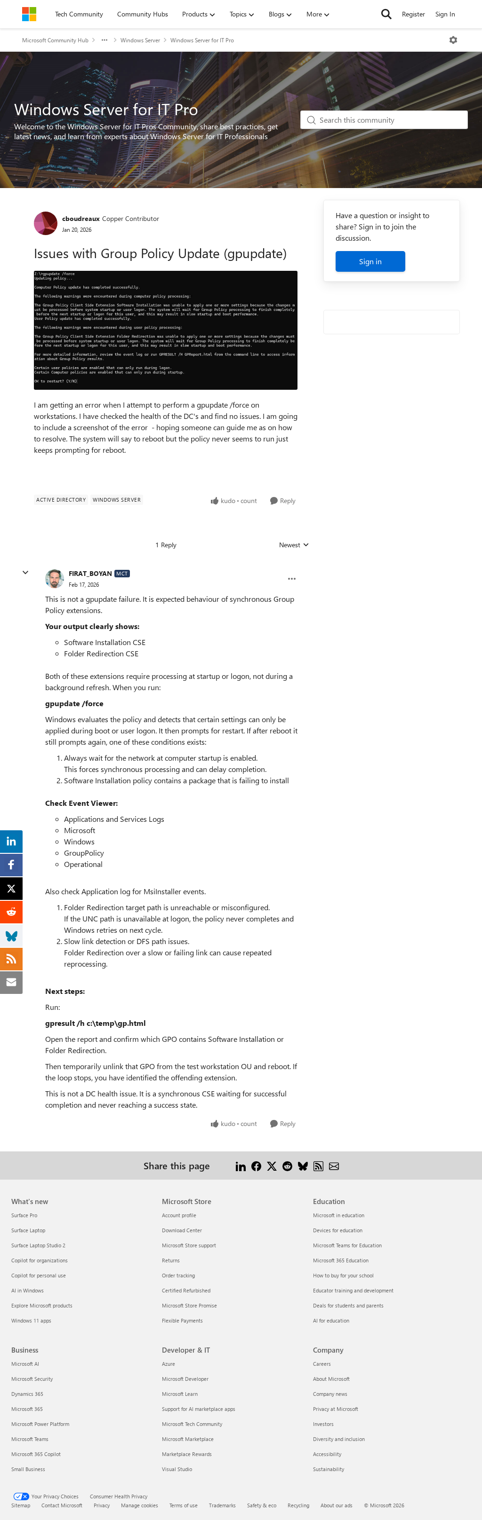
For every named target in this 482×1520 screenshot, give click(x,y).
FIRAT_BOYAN (90, 573)
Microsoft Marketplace (188, 1438)
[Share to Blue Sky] (303, 1165)
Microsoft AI (25, 1363)
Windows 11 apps (31, 1320)
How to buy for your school (343, 1275)
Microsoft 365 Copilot (36, 1453)
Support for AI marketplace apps (198, 1408)
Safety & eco (261, 1505)
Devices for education (337, 1230)
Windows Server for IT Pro (202, 40)
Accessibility (327, 1453)
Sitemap (20, 1505)
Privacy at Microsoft (335, 1408)
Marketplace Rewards (187, 1453)
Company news (330, 1393)
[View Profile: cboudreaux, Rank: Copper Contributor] (45, 223)
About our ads (337, 1505)
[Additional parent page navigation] (104, 40)
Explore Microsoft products (41, 1305)
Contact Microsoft (61, 1505)
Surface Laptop (28, 1230)
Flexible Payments (182, 1320)
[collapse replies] (25, 572)
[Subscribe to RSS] (318, 1165)
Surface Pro (24, 1215)
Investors (323, 1423)
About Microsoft (331, 1378)
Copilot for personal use (38, 1275)
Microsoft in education (338, 1215)
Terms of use (183, 1505)
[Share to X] (272, 1165)
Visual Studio (177, 1469)
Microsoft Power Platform (40, 1423)
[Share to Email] (334, 1165)
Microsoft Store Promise (189, 1305)
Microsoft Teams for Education (347, 1245)
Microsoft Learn (180, 1393)
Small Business (28, 1469)
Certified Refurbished (186, 1290)
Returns (171, 1260)
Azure (168, 1363)
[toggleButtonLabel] (453, 40)
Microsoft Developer (185, 1378)
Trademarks (222, 1505)
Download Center (182, 1230)
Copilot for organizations (39, 1260)
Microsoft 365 (27, 1408)
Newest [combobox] (294, 545)
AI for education (331, 1320)
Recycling (298, 1505)
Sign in (370, 261)
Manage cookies (139, 1505)
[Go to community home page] (29, 14)
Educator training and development (353, 1290)
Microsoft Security (32, 1378)
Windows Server (140, 40)
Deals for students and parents (348, 1305)
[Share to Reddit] (287, 1165)
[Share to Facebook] (256, 1165)
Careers (322, 1363)
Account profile (179, 1215)
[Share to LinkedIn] (241, 1165)
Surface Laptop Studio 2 (38, 1245)
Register (413, 13)
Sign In (445, 13)
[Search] (386, 14)
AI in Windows (27, 1290)
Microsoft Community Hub (55, 40)
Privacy (102, 1505)
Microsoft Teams (29, 1438)
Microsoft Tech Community (192, 1423)
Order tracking (178, 1275)
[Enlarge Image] (165, 330)
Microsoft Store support (189, 1245)
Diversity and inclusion (339, 1438)
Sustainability (328, 1469)
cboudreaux (81, 218)
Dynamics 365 (27, 1393)
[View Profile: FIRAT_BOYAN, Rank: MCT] (54, 578)
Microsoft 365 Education (341, 1260)
